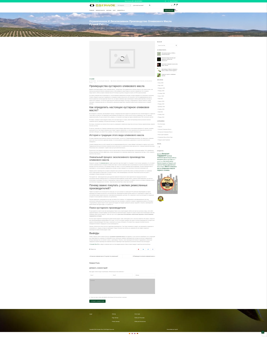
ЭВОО (166, 166)
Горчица (169, 156)
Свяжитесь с (121, 10)
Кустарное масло (130, 81)
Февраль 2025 (161, 88)
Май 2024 (160, 98)
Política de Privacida (139, 317)
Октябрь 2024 (161, 93)
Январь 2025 (161, 90)
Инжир (169, 157)
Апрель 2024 (161, 101)
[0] (174, 5)
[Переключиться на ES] (129, 333)
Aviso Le (137, 314)
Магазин (108, 10)
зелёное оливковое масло (118, 81)
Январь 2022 (161, 117)
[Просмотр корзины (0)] (176, 5)
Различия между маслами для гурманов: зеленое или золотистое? (168, 59)
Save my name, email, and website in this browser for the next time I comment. (109, 297)
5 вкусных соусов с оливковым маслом (168, 75)
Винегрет (165, 154)
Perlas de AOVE (169, 10)
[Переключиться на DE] (137, 333)
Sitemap (114, 314)
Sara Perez (93, 81)
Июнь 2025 (160, 82)
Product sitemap (115, 321)
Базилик (159, 154)
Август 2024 (161, 96)
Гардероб (161, 155)
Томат (162, 166)
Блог (114, 10)
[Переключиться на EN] (132, 333)
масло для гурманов (100, 28)
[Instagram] (159, 147)
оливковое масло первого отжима (166, 169)
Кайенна (174, 157)
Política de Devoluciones (140, 321)
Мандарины (160, 159)
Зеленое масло (100, 10)
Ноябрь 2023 (161, 109)
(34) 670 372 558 (95, 1)
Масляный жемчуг (168, 161)
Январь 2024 (161, 104)
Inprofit (176, 329)
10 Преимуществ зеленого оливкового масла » (144, 256)
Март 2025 (160, 85)
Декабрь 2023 (161, 106)
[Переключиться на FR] (135, 333)
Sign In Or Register (174, 1)
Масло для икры (168, 159)
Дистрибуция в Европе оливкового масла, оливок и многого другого (169, 70)
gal (139, 314)
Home (92, 28)
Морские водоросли (162, 163)
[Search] (176, 45)
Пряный (164, 164)
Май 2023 (160, 111)
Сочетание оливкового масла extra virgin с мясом (170, 64)
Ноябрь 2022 (161, 114)
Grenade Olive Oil (94, 244)
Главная (91, 10)
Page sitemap (115, 317)
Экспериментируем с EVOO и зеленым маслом (168, 53)
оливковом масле (104, 163)
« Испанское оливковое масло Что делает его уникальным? (103, 256)
